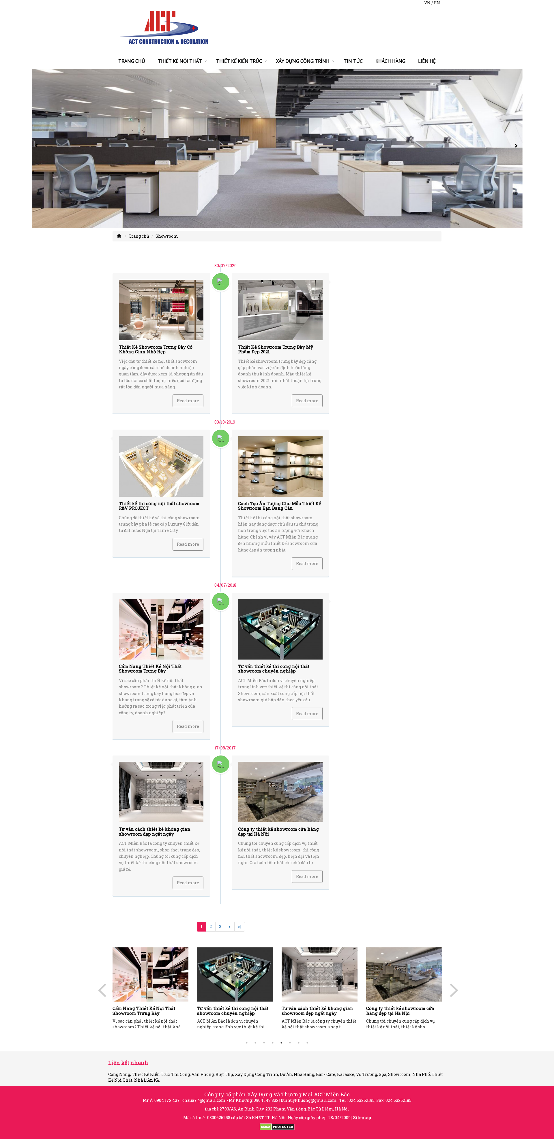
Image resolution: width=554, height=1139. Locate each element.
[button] (37, 148)
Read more (188, 400)
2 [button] (255, 1043)
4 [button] (273, 1043)
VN (427, 2)
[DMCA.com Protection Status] (277, 1126)
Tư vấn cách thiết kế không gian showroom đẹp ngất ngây (154, 831)
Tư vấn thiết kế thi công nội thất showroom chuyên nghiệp (273, 668)
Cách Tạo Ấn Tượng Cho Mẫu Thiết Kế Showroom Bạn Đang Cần (279, 505)
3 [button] (264, 1043)
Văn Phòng (203, 1074)
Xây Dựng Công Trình (303, 61)
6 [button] (290, 1043)
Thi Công (180, 1074)
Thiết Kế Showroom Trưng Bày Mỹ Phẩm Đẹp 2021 (275, 349)
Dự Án (286, 1074)
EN (437, 2)
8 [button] (307, 1043)
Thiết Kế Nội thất (180, 61)
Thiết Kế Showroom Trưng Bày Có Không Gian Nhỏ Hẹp (155, 349)
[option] (172, 990)
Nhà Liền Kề (146, 1080)
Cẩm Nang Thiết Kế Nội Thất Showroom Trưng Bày (150, 668)
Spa (382, 1074)
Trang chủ (131, 61)
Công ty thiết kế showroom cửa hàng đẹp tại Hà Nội (278, 831)
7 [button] (299, 1043)
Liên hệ (427, 61)
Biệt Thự (224, 1074)
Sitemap (362, 1117)
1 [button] (247, 1043)
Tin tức (353, 61)
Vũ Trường (366, 1074)
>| (239, 926)
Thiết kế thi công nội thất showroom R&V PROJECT (159, 505)
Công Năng (119, 1074)
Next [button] (456, 993)
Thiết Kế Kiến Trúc (239, 61)
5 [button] (281, 1043)
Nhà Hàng (304, 1074)
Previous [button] (104, 993)
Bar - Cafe (325, 1074)
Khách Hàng (390, 61)
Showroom (167, 236)
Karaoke (345, 1074)
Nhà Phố (421, 1074)
